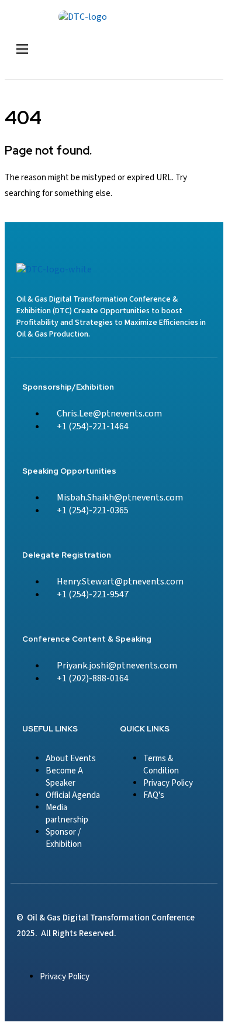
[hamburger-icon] (22, 49)
